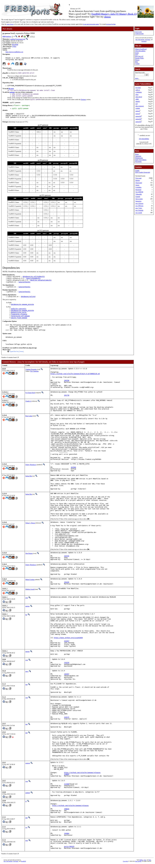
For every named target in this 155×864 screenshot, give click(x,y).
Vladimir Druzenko (31, 369)
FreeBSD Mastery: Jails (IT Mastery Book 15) (114, 13)
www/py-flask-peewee (19, 318)
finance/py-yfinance (19, 314)
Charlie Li (28, 401)
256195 (66, 582)
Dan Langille (138, 861)
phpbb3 (138, 101)
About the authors (140, 51)
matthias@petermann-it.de (17, 39)
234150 (66, 663)
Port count (138, 178)
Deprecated (139, 183)
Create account (139, 33)
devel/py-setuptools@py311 (40, 280)
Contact (137, 63)
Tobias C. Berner (30, 523)
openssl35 (138, 122)
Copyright (125, 861)
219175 (66, 717)
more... (137, 78)
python (14, 46)
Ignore (137, 185)
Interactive (138, 201)
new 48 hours (139, 206)
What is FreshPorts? (141, 49)
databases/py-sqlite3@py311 (34, 276)
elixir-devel (139, 97)
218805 (66, 774)
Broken (138, 180)
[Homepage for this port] (4, 64)
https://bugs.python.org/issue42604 (68, 638)
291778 (66, 395)
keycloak (138, 87)
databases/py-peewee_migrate (22, 304)
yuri (26, 697)
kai (26, 615)
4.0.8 (4, 36)
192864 (66, 833)
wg (26, 827)
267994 (73, 467)
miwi (26, 671)
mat (26, 684)
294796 (66, 380)
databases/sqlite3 (28, 296)
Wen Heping (29, 553)
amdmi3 (27, 793)
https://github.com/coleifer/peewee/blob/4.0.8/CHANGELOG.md (75, 374)
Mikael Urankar (30, 579)
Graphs (137, 170)
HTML (141, 860)
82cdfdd (15, 44)
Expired (138, 196)
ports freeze (10, 24)
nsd (137, 104)
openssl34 (138, 116)
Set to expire (139, 199)
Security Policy (139, 58)
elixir (137, 94)
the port (11, 88)
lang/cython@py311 (33, 278)
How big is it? (139, 56)
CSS (145, 860)
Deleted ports (139, 158)
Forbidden (138, 187)
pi (26, 801)
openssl (138, 111)
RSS (150, 860)
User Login (138, 32)
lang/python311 (24, 282)
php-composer (140, 106)
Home (137, 154)
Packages (83, 99)
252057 (66, 641)
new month (139, 213)
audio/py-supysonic (18, 309)
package (12, 92)
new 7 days (139, 208)
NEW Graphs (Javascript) (142, 172)
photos (107, 16)
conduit (138, 108)
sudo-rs (138, 90)
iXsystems (147, 39)
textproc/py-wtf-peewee (20, 316)
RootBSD (144, 41)
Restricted (138, 190)
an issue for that (110, 24)
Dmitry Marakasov (30, 465)
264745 (66, 556)
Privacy (137, 60)
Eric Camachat (34, 371)
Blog (136, 62)
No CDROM (139, 192)
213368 (66, 784)
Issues (137, 53)
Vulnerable (139, 194)
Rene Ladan (28, 416)
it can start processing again (91, 24)
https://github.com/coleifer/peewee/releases (82, 772)
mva (26, 840)
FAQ (136, 54)
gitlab (137, 99)
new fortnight (139, 210)
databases (8, 36)
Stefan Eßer (28, 476)
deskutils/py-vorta (18, 312)
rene (26, 598)
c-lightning (139, 92)
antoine (27, 606)
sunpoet (27, 763)
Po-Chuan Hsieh (30, 393)
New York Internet (140, 39)
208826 (66, 809)
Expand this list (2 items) (16, 351)
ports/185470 (69, 846)
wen (26, 660)
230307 (66, 674)
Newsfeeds (138, 161)
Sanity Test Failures (140, 160)
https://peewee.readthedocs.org (14, 52)
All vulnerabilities (144, 139)
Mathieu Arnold (30, 589)
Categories (138, 156)
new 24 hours (139, 203)
